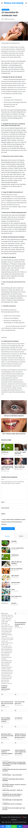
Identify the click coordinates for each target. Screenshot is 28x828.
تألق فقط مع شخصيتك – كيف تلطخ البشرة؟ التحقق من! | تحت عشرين (7, 467)
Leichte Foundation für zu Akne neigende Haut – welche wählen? (21, 752)
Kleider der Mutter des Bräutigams (16, 563)
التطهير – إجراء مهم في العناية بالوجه (20, 453)
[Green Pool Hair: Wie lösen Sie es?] (21, 697)
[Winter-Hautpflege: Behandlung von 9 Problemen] (7, 713)
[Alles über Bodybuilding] (6, 571)
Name (3, 502)
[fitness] (6, 591)
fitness (13, 589)
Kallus (3, 822)
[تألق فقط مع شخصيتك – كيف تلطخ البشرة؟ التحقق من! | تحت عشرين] (7, 461)
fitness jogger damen (16, 596)
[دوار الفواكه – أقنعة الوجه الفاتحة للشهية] (21, 461)
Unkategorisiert (5, 9)
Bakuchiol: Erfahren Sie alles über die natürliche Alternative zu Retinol (20, 735)
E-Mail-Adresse (5, 508)
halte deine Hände (15, 583)
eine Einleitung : (18, 718)
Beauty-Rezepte (15, 576)
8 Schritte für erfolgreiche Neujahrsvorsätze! (5, 687)
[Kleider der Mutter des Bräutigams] (6, 564)
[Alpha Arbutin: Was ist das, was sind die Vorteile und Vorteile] (7, 729)
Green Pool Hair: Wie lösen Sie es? (19, 703)
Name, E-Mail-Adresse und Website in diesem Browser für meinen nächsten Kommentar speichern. (13, 522)
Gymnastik (13, 603)
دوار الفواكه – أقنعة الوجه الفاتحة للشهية (20, 467)
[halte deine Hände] (6, 585)
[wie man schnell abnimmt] (6, 550)
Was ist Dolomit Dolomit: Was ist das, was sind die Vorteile (7, 703)
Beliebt (21, 536)
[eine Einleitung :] (21, 713)
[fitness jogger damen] (6, 598)
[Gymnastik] (6, 605)
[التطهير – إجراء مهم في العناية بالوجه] (21, 447)
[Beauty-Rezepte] (6, 578)
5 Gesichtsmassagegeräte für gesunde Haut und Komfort (20, 623)
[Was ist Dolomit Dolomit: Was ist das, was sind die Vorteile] (7, 697)
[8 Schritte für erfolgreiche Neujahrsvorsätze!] (7, 648)
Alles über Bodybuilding (16, 569)
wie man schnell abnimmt (17, 548)
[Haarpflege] (6, 543)
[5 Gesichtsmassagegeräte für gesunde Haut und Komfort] (21, 616)
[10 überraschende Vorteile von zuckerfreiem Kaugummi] (7, 745)
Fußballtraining (4, 452)
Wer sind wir (8, 822)
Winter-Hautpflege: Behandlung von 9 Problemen (5, 719)
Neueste (7, 536)
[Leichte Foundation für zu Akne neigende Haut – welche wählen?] (21, 745)
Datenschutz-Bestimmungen (19, 822)
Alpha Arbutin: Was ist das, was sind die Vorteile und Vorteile (7, 735)
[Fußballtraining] (7, 447)
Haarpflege (13, 541)
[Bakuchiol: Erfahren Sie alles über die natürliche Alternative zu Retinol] (21, 729)
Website (3, 513)
